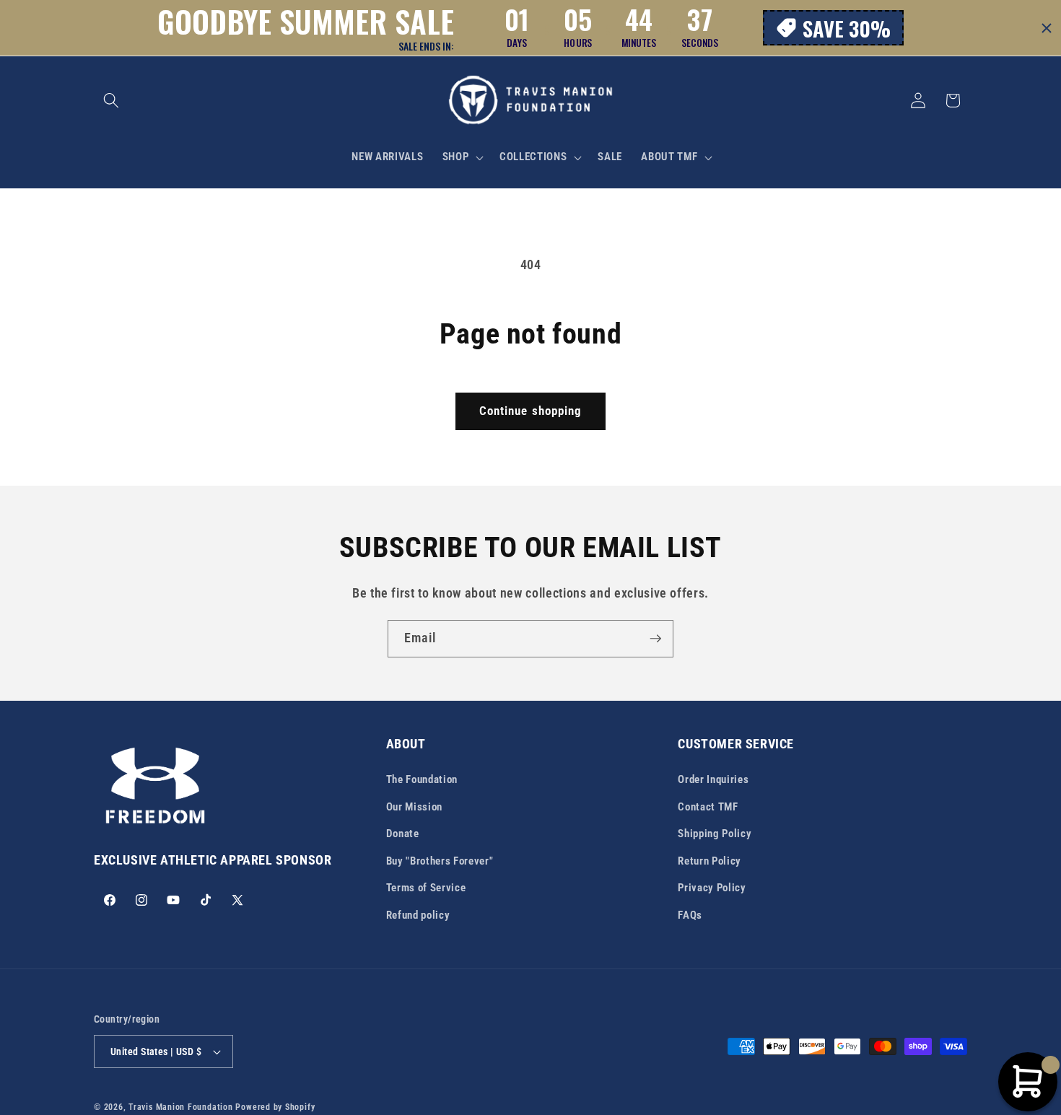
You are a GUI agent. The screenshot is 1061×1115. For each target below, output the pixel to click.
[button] (111, 100)
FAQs (690, 915)
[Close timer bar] (1046, 28)
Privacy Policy (712, 887)
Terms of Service (426, 887)
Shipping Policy (714, 833)
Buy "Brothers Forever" (440, 860)
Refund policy (418, 915)
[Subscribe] (655, 638)
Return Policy (709, 860)
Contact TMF (708, 806)
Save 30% (847, 27)
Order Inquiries (713, 779)
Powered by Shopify (275, 1107)
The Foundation (422, 779)
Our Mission (414, 806)
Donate (402, 833)
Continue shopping (530, 411)
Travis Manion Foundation (180, 1107)
